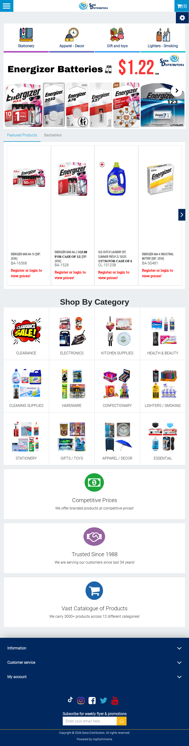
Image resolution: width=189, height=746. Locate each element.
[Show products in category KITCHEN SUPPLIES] (117, 328)
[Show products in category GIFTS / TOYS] (72, 434)
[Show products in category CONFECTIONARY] (117, 381)
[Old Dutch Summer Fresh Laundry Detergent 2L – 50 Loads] (116, 197)
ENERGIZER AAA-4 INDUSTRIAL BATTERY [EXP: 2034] (158, 256)
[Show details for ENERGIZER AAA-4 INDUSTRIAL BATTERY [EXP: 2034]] (160, 197)
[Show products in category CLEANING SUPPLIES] (26, 381)
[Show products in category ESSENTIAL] (163, 434)
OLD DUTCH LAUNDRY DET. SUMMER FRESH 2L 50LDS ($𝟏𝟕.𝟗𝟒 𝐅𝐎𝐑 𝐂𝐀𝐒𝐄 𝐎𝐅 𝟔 (115, 256)
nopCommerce (102, 739)
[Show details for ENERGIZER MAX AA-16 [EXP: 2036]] (29, 197)
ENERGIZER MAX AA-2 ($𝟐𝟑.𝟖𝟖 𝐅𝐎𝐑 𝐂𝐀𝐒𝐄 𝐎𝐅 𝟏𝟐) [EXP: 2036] (71, 256)
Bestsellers (53, 135)
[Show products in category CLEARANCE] (26, 328)
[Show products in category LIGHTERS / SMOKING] (163, 381)
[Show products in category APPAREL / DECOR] (117, 434)
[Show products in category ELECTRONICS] (72, 328)
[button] (176, 91)
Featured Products (22, 135)
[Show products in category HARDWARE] (72, 381)
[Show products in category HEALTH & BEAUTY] (163, 328)
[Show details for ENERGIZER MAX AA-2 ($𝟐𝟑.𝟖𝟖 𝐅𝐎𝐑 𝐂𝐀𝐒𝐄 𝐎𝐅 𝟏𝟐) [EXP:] (72, 197)
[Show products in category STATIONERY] (26, 434)
